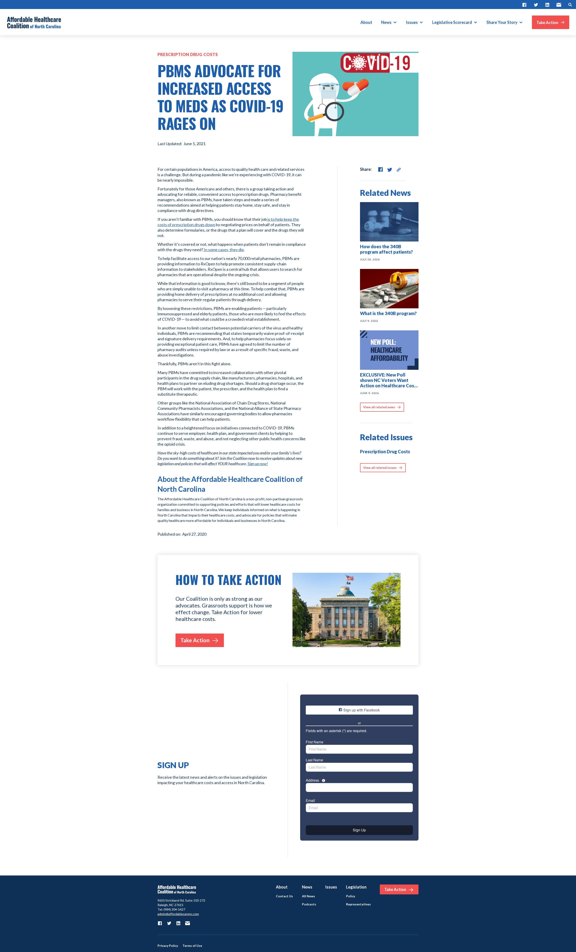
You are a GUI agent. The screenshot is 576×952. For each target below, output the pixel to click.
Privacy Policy (168, 945)
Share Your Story (502, 22)
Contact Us (284, 896)
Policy (350, 896)
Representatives (358, 904)
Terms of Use (192, 945)
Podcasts (309, 904)
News (386, 22)
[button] (389, 22)
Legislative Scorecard (452, 22)
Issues (412, 22)
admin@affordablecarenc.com (178, 914)
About (366, 22)
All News (308, 896)
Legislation (356, 886)
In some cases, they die (223, 249)
